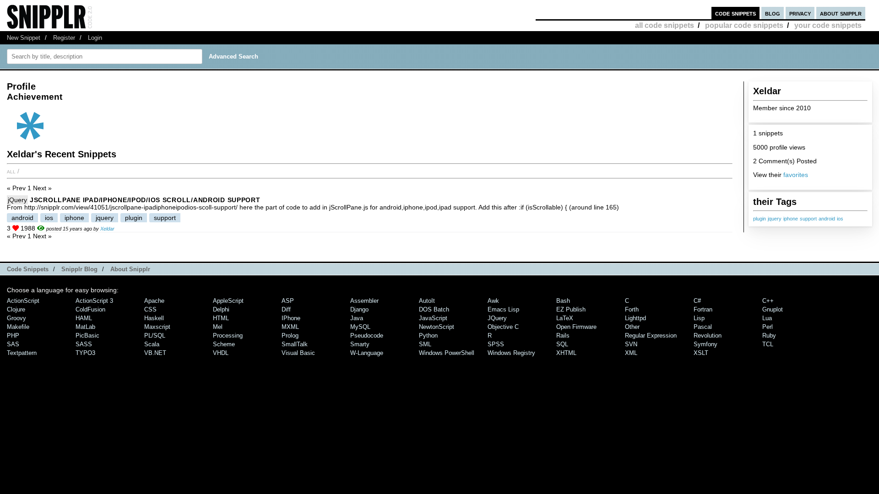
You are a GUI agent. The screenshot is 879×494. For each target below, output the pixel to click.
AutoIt (427, 300)
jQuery (17, 200)
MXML (290, 326)
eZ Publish (571, 309)
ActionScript (23, 300)
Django (359, 309)
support (808, 218)
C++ (768, 300)
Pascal (703, 326)
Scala (151, 344)
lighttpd (635, 318)
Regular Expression (651, 335)
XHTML (566, 352)
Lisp (699, 318)
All (11, 171)
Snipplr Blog (79, 269)
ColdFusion (90, 309)
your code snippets (828, 25)
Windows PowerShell (446, 352)
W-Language (366, 352)
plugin (759, 218)
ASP (288, 300)
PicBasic (87, 335)
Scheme (224, 344)
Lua (767, 318)
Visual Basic (298, 352)
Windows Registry (511, 352)
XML (631, 352)
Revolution (708, 335)
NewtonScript (436, 326)
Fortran (703, 309)
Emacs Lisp (503, 309)
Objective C (503, 326)
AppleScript (228, 300)
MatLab (85, 326)
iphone (790, 218)
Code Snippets (28, 269)
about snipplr (841, 13)
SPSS (496, 344)
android (827, 218)
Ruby (769, 335)
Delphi (221, 309)
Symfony (705, 344)
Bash (563, 300)
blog (772, 13)
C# (697, 300)
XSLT (701, 352)
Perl (767, 326)
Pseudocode (366, 335)
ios (840, 218)
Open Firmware (576, 326)
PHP (13, 335)
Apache (154, 300)
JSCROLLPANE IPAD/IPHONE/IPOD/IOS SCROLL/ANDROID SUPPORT (145, 200)
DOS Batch (434, 309)
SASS (84, 344)
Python (428, 335)
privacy (800, 13)
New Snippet (23, 37)
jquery (774, 218)
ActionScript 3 (94, 300)
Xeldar (107, 228)
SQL (562, 344)
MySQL (360, 326)
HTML (221, 318)
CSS (150, 309)
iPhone (291, 318)
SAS (13, 344)
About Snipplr (130, 269)
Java (356, 318)
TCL (767, 344)
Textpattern (22, 352)
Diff (286, 309)
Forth (632, 309)
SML (425, 344)
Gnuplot (772, 309)
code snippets (735, 13)
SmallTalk (295, 344)
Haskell (154, 318)
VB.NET (155, 352)
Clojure (16, 309)
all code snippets (664, 25)
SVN (631, 344)
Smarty (359, 344)
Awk (493, 300)
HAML (84, 318)
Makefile (18, 326)
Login (95, 37)
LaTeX (564, 318)
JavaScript (433, 318)
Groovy (16, 318)
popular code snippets (744, 25)
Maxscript (157, 326)
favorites (795, 174)
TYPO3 (85, 352)
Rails (563, 335)
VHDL (220, 352)
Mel (217, 326)
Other (632, 326)
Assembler (364, 300)
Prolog (290, 335)
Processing (228, 335)
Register (64, 37)
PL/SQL (154, 335)
